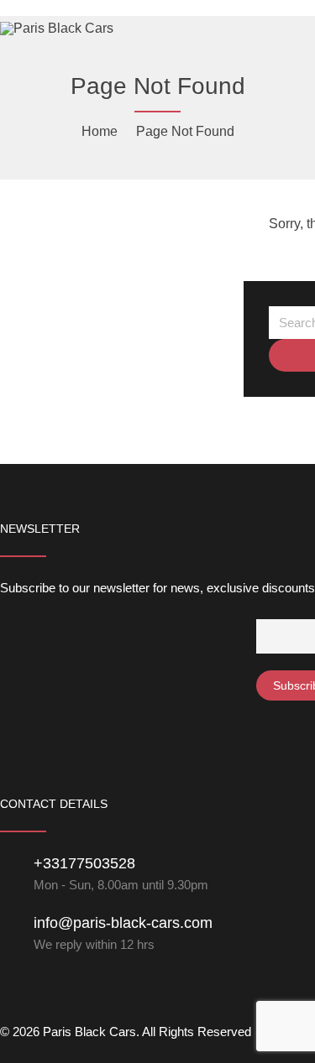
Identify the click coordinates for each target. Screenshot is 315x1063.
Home (99, 131)
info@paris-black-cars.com (123, 922)
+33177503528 (84, 863)
